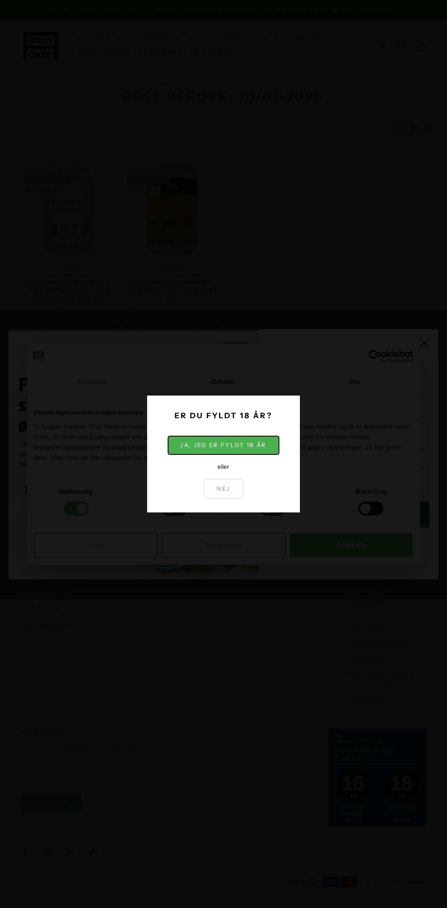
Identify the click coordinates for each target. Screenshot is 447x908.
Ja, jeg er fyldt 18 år (223, 444)
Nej (223, 488)
